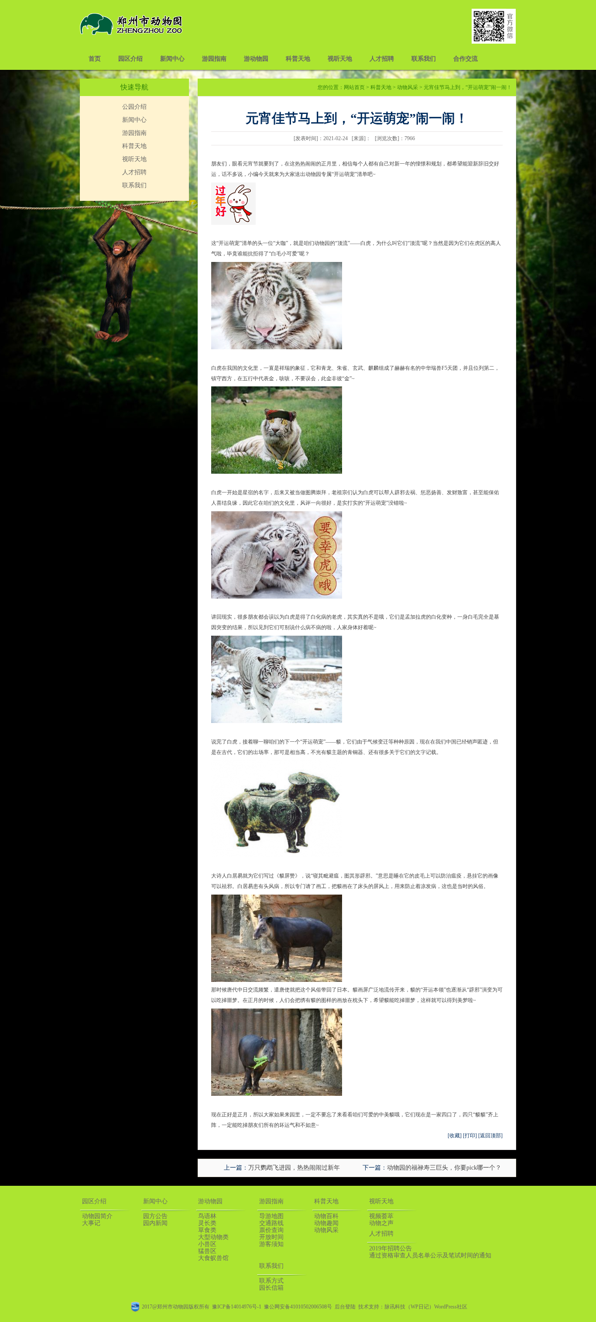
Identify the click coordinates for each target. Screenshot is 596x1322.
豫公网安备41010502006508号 (298, 1307)
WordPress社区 (450, 1307)
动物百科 (326, 1216)
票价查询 (271, 1230)
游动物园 (256, 58)
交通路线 (271, 1223)
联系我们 (423, 58)
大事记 (91, 1223)
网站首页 (354, 87)
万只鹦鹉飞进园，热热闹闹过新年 (294, 1167)
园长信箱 (271, 1287)
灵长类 (207, 1223)
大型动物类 (213, 1237)
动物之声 (381, 1223)
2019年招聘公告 (390, 1248)
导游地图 (271, 1216)
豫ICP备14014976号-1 (236, 1307)
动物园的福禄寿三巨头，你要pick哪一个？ (444, 1167)
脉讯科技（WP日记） (409, 1307)
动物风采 (407, 87)
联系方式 (271, 1280)
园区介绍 (130, 58)
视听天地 (340, 58)
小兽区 (207, 1244)
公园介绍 (134, 106)
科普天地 (298, 58)
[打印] (470, 1136)
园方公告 (155, 1216)
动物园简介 (97, 1216)
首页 (95, 58)
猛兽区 (207, 1251)
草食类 (207, 1230)
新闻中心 (172, 58)
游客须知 (271, 1244)
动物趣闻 (326, 1223)
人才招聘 (382, 58)
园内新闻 (155, 1223)
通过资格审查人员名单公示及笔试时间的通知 (430, 1255)
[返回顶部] (490, 1136)
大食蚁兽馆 (213, 1258)
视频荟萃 (381, 1216)
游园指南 (214, 58)
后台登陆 (345, 1307)
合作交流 (465, 58)
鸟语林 (207, 1216)
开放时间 (271, 1237)
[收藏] (455, 1136)
